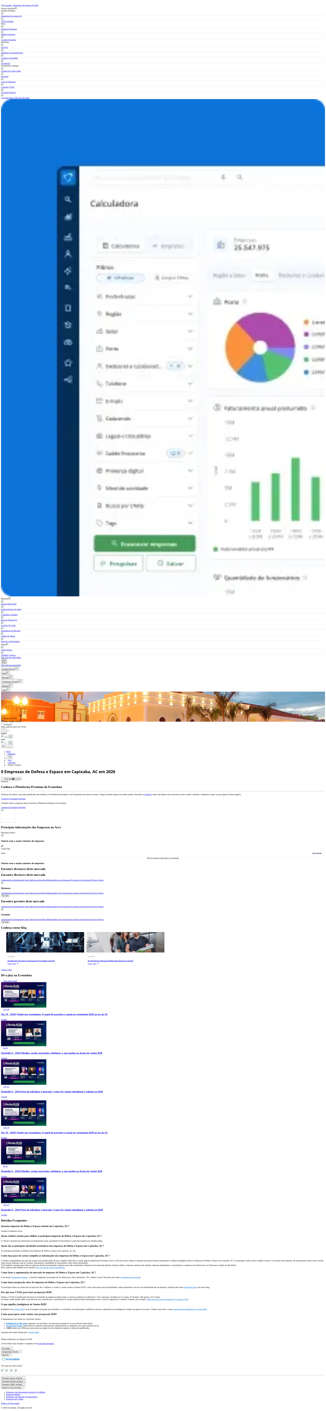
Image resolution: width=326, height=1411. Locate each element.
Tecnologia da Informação (81, 880)
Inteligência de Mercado (10, 631)
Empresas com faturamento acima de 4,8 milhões (25, 1392)
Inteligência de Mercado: (17, 1323)
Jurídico (43, 880)
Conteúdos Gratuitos (9, 615)
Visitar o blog (6, 970)
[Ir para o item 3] (6, 1099)
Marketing (51, 880)
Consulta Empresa (8, 92)
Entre (4, 660)
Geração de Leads (8, 625)
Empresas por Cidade (14, 1399)
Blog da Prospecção (9, 620)
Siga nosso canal (10, 981)
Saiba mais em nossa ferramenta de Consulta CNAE (168, 1299)
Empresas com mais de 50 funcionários (21, 1397)
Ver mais (5, 896)
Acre (10, 760)
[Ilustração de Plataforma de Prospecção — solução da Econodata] (163, 348)
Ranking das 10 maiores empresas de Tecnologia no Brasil (31, 961)
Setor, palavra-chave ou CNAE (13, 727)
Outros (101, 880)
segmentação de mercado (130, 1277)
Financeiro (36, 880)
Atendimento (18, 880)
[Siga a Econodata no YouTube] (17, 1373)
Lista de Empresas (8, 82)
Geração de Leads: (14, 1326)
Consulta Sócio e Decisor (11, 98)
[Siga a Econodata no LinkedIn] (8, 1373)
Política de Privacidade (10, 1403)
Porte (3, 739)
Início (8, 751)
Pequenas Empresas (9, 29)
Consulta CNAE (7, 87)
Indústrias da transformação (12, 53)
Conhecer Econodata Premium (13, 799)
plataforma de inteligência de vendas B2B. (190, 1309)
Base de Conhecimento (10, 641)
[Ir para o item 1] (2, 1099)
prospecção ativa (190, 1287)
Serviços (4, 47)
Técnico (95, 880)
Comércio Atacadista (9, 58)
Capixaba (11, 763)
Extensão (4, 76)
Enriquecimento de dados (11, 609)
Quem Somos (6, 650)
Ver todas (25, 98)
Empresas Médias (13, 1394)
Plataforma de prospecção (11, 16)
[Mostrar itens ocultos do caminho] (9, 757)
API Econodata (7, 21)
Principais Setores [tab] (8, 833)
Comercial (27, 880)
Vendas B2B (19, 1309)
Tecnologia (5, 63)
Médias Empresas (8, 34)
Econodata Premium (46, 1343)
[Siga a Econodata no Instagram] (3, 1373)
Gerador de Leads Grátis (11, 71)
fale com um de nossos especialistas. (50, 1267)
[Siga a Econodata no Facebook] (12, 1373)
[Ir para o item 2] (4, 1099)
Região (4, 733)
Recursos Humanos (63, 880)
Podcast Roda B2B (8, 604)
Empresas (11, 754)
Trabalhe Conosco (8, 655)
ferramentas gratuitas (19, 1277)
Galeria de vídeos (8, 636)
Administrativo (7, 880)
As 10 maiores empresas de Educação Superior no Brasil (110, 961)
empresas (148, 794)
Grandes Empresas (8, 40)
